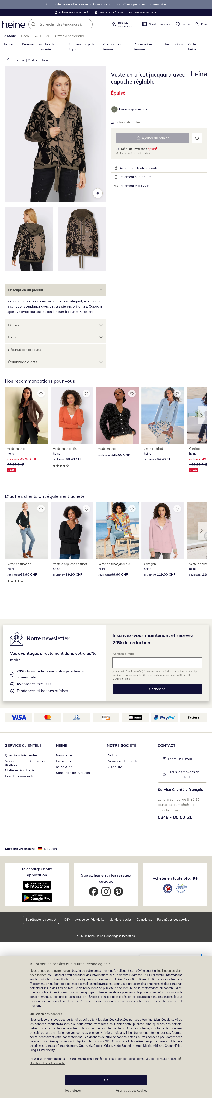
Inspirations (174, 44)
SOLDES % (42, 36)
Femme (28, 44)
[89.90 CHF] (72, 530)
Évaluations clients (22, 362)
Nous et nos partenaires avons (50, 971)
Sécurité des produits (24, 350)
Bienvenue (64, 761)
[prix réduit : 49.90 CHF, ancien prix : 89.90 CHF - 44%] (26, 415)
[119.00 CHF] (162, 530)
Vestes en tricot (38, 60)
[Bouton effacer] (88, 24)
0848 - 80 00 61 (175, 817)
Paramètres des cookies (131, 1090)
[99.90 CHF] (117, 530)
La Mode (9, 36)
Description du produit (25, 290)
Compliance (144, 920)
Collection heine (195, 46)
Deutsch (50, 848)
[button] (7, 60)
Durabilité (114, 767)
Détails (13, 325)
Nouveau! (9, 44)
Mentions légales (120, 920)
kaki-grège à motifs (133, 109)
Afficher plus (122, 678)
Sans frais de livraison (73, 773)
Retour (13, 337)
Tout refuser (73, 1090)
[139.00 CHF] (117, 415)
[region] (106, 1027)
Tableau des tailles (128, 122)
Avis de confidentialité (89, 920)
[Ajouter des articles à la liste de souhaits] (197, 138)
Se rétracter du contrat (41, 920)
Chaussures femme (112, 46)
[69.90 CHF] (72, 415)
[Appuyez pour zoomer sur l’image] (98, 193)
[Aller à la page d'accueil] (13, 24)
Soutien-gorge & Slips (81, 46)
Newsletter (64, 755)
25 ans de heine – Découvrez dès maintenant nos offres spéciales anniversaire (106, 4)
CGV (67, 920)
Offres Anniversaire (70, 36)
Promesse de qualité (122, 761)
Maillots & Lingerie (46, 46)
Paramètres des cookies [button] (173, 920)
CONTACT (166, 745)
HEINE (61, 745)
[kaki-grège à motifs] (114, 109)
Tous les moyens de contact (185, 774)
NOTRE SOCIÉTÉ (121, 745)
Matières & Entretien (20, 770)
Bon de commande (19, 776)
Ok (106, 1080)
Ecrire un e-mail (185, 760)
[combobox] (68, 24)
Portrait (113, 755)
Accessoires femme (143, 46)
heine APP (64, 767)
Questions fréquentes (21, 755)
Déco (25, 36)
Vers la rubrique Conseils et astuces (26, 762)
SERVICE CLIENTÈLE (23, 745)
